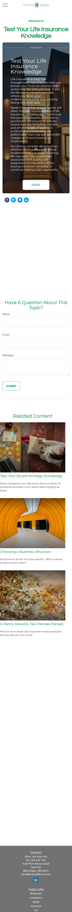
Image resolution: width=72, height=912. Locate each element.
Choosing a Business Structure (25, 552)
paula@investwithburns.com (36, 874)
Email (6, 334)
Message (8, 355)
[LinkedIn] (35, 879)
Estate (36, 901)
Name (6, 314)
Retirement (36, 893)
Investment (36, 897)
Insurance (36, 906)
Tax (36, 910)
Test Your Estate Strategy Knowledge (31, 476)
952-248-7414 (39, 856)
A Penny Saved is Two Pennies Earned (31, 624)
